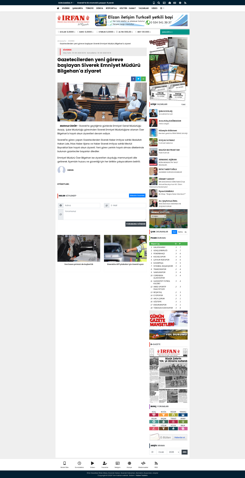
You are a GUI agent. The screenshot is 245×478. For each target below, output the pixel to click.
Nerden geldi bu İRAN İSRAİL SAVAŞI (173, 133)
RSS (156, 467)
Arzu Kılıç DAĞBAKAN (170, 120)
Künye (129, 467)
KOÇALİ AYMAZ (167, 140)
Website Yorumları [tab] (137, 195)
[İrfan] (168, 375)
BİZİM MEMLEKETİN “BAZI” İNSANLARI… (168, 163)
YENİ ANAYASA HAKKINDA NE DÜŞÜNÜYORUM (170, 205)
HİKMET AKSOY (166, 179)
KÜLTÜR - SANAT (128, 8)
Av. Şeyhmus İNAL (168, 200)
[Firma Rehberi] (169, 3)
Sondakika (79, 467)
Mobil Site (65, 467)
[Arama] (158, 3)
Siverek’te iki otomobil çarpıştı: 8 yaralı (95, 3)
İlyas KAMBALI (166, 191)
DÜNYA (99, 8)
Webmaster (143, 467)
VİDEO (154, 8)
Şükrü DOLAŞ (165, 111)
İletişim (117, 467)
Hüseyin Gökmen (168, 130)
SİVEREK (66, 8)
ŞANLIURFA (77, 8)
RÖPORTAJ (111, 8)
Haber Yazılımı (142, 475)
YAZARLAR (144, 8)
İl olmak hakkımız (166, 143)
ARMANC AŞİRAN (168, 159)
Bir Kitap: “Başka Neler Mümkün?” (172, 194)
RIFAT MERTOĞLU (168, 169)
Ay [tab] (186, 232)
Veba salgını (164, 123)
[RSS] (185, 3)
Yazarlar (104, 467)
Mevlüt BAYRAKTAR (169, 149)
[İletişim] (164, 3)
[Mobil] (154, 3)
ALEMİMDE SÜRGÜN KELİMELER (170, 172)
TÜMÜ (183, 104)
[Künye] (180, 3)
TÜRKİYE (90, 8)
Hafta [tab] (180, 232)
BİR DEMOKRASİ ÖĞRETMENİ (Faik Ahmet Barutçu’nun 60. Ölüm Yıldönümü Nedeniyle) (167, 184)
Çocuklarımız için (166, 114)
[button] (162, 8)
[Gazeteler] (174, 3)
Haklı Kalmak (164, 153)
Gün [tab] (174, 232)
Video (92, 467)
